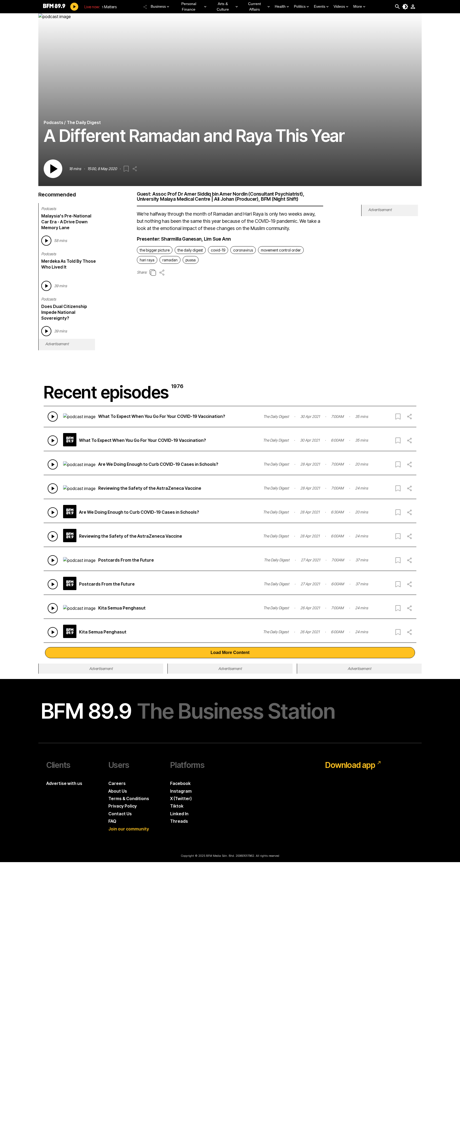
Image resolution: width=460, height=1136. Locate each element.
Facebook (180, 783)
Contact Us (120, 813)
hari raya (147, 260)
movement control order (281, 250)
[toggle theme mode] (405, 6)
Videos (339, 6)
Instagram (181, 791)
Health (280, 6)
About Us (117, 791)
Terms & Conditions (128, 798)
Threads (179, 821)
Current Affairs (254, 6)
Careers (117, 783)
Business (158, 6)
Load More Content (230, 652)
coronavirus (243, 250)
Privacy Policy (122, 806)
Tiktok (176, 806)
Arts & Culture (223, 6)
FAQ (112, 821)
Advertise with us (64, 783)
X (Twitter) (181, 798)
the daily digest (190, 250)
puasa (191, 260)
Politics (300, 6)
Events (319, 6)
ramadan (170, 260)
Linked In (179, 813)
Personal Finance (188, 6)
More (357, 6)
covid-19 (218, 250)
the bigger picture (155, 250)
